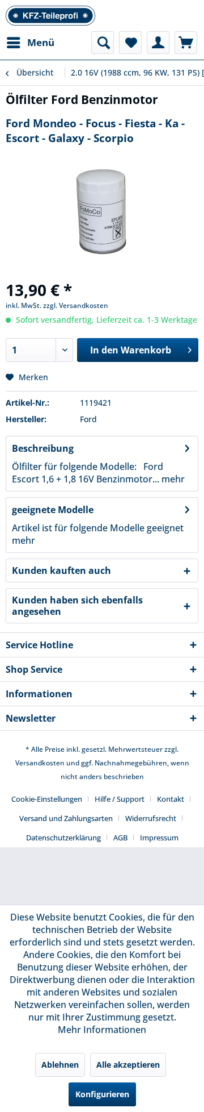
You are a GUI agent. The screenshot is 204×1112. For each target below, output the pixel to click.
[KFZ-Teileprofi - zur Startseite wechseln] (50, 16)
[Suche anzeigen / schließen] (102, 42)
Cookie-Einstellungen (46, 799)
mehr (172, 479)
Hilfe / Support (119, 799)
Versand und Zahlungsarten (66, 818)
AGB (120, 837)
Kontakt (170, 799)
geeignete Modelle (53, 509)
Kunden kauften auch (61, 570)
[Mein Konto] (158, 42)
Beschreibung (43, 448)
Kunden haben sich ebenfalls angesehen (77, 606)
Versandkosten (40, 763)
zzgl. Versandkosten (75, 305)
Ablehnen (60, 1064)
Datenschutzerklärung (63, 837)
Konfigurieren (102, 1094)
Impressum (159, 837)
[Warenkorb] (186, 42)
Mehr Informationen (102, 1029)
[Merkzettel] (130, 42)
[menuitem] (30, 42)
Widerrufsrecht (150, 818)
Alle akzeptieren (128, 1064)
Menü (40, 42)
